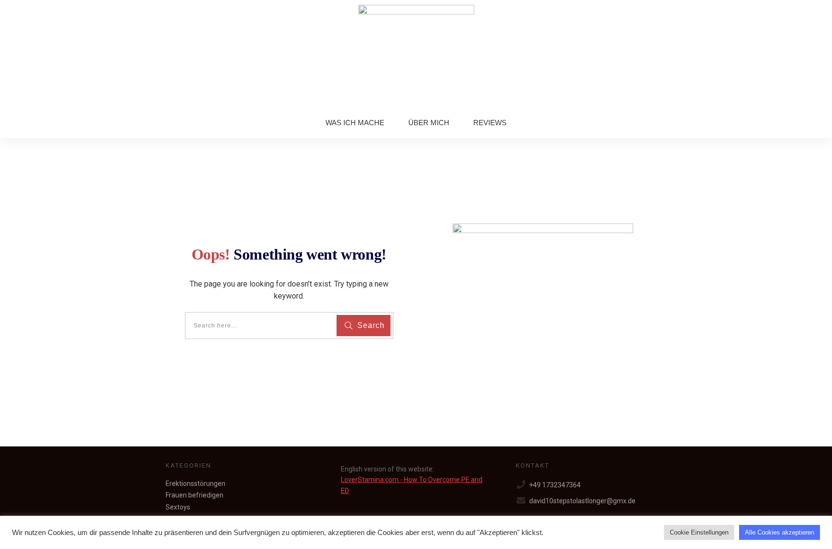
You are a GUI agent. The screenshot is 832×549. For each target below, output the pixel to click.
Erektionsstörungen (195, 483)
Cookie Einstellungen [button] (699, 532)
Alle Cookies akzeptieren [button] (779, 532)
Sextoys (178, 507)
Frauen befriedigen (194, 495)
